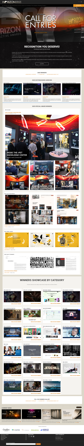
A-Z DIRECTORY (41, 74)
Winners (2, 439)
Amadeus (6, 226)
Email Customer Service (59, 438)
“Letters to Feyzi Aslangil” (9, 247)
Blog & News (79, 407)
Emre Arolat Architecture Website (11, 270)
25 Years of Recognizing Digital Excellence (10, 419)
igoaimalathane (7, 249)
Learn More (42, 63)
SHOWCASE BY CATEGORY (31, 74)
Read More (18, 421)
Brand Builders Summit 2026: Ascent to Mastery (31, 419)
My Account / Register (5, 434)
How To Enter (3, 435)
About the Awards (4, 437)
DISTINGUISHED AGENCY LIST (52, 74)
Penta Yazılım (7, 272)
